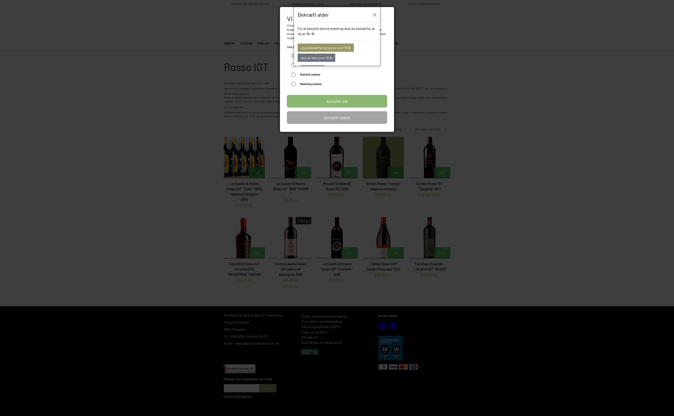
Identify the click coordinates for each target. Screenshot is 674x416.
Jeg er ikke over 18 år (316, 58)
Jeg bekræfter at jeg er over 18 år (325, 48)
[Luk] (374, 14)
